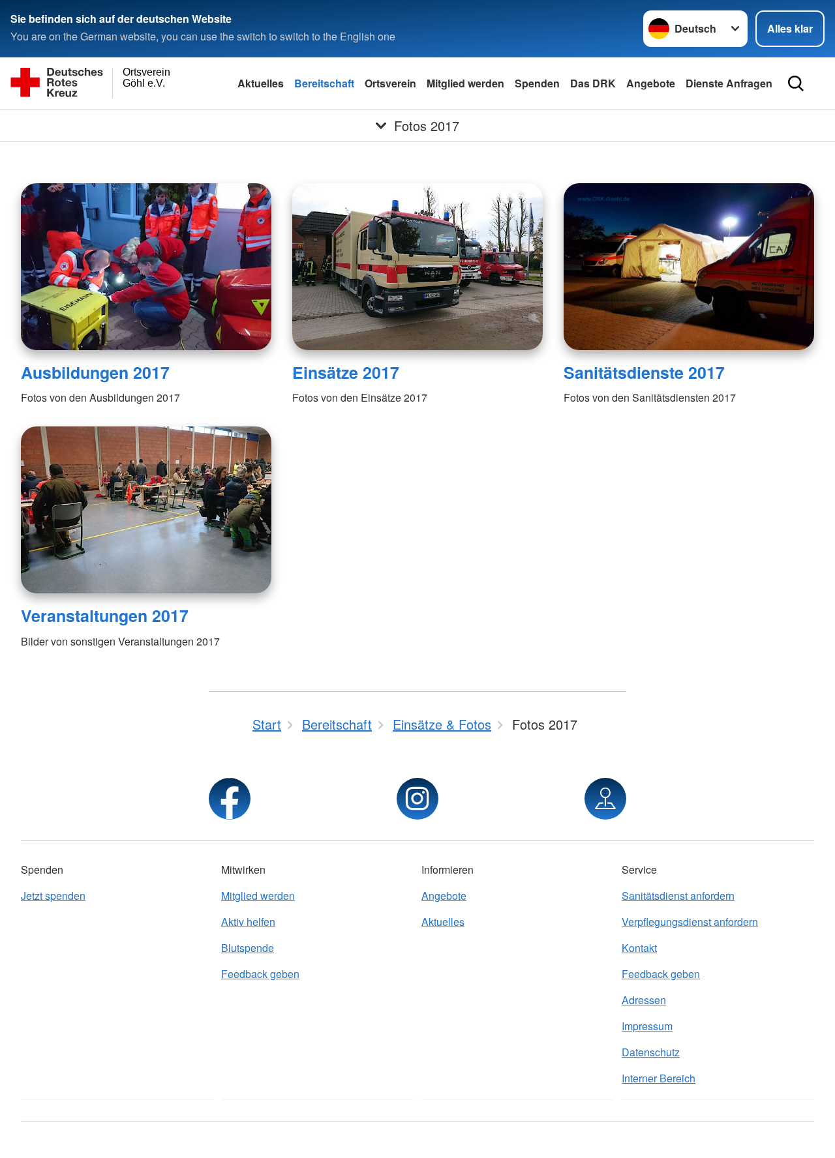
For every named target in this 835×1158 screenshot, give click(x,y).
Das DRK (593, 83)
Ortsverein (390, 83)
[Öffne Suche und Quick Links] (795, 83)
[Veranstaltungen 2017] (146, 509)
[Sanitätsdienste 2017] (689, 266)
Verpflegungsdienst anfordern (690, 921)
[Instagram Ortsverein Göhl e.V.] (417, 799)
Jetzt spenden (53, 895)
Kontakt (639, 947)
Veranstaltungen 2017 (105, 615)
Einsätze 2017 (345, 372)
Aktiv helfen (248, 921)
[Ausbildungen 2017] (146, 266)
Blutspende (247, 947)
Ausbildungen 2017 (95, 372)
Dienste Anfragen (729, 83)
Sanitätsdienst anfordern (678, 895)
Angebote (650, 83)
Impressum (647, 1025)
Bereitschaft (324, 83)
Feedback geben (260, 973)
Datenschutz (651, 1052)
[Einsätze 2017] (417, 266)
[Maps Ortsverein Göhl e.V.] (605, 799)
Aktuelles (260, 83)
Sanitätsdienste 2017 (644, 372)
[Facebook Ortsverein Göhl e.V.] (229, 799)
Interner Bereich (658, 1078)
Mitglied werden (465, 83)
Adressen (644, 999)
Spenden (537, 83)
